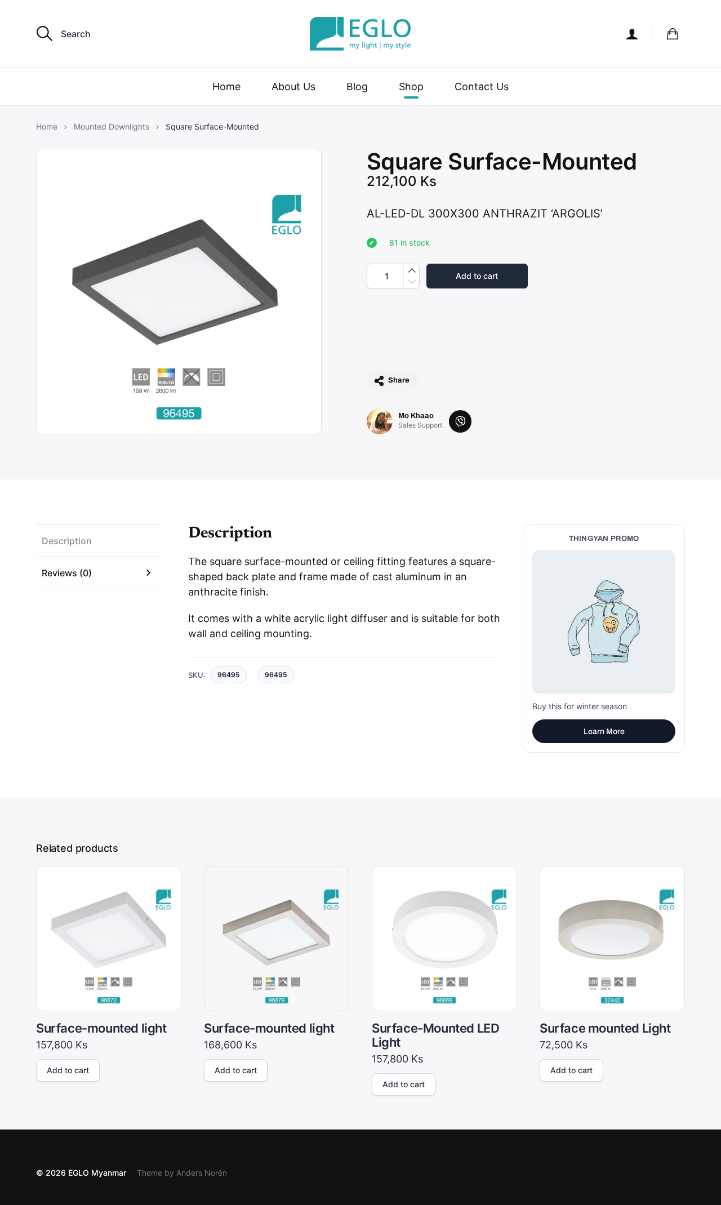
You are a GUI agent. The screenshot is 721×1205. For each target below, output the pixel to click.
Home (226, 86)
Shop (411, 86)
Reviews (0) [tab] (67, 573)
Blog (357, 86)
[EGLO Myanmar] (360, 34)
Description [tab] (67, 540)
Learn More (604, 731)
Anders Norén (201, 1172)
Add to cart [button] (68, 1070)
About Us (293, 86)
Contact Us (482, 86)
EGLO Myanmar (97, 1172)
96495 (276, 674)
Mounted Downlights (111, 127)
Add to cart (477, 276)
